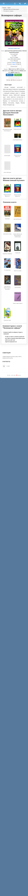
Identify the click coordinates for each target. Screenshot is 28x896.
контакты (13, 356)
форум (8, 356)
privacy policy (10, 358)
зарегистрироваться (11, 341)
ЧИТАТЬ (18, 75)
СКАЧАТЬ (10, 75)
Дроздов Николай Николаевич (11, 9)
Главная (4, 7)
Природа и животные (14, 48)
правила (4, 358)
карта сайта (18, 356)
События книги (13, 66)
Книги (9, 7)
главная (4, 356)
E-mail (8, 366)
